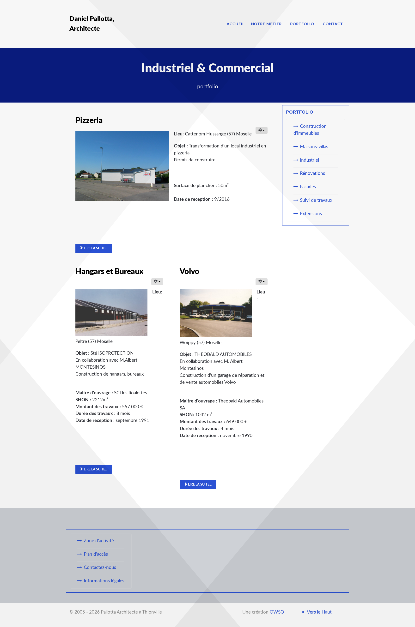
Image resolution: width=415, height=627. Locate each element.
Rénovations (312, 173)
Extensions (311, 214)
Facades (308, 187)
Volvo (189, 271)
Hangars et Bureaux (109, 271)
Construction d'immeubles (310, 130)
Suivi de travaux (316, 200)
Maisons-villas (314, 147)
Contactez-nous (100, 567)
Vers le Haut (319, 612)
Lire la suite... (95, 248)
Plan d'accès (96, 554)
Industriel (309, 160)
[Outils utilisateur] (262, 130)
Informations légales (104, 581)
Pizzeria (89, 120)
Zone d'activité (99, 541)
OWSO (277, 612)
